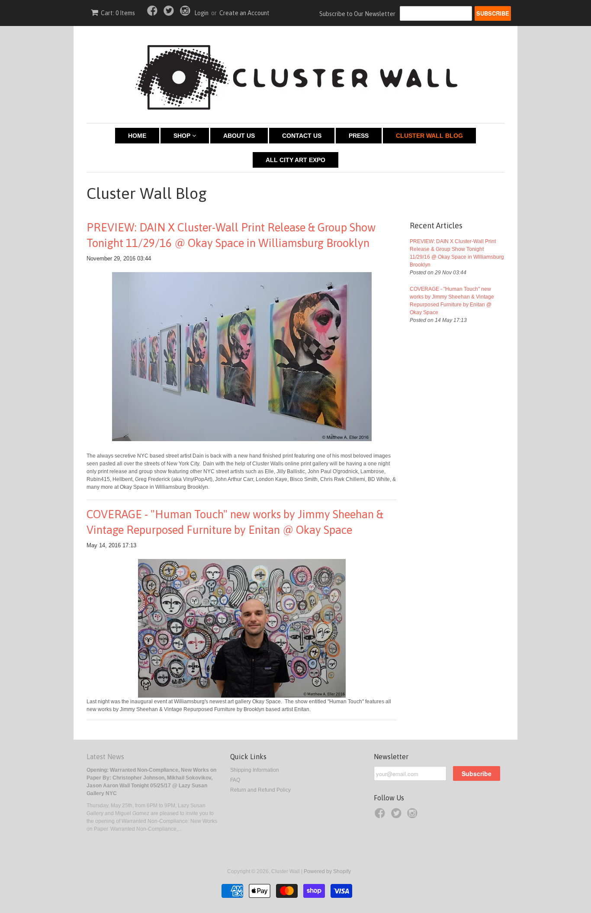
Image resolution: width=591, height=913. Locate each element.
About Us (239, 135)
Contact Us (301, 135)
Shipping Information (254, 770)
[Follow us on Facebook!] (153, 13)
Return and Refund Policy (260, 790)
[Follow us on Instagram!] (186, 13)
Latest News (105, 756)
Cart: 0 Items (118, 13)
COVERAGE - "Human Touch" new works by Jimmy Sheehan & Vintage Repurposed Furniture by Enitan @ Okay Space (235, 522)
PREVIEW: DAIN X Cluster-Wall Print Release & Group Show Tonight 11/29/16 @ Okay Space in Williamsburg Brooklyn (231, 235)
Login (201, 13)
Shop (182, 135)
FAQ (235, 780)
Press (359, 135)
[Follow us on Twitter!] (170, 13)
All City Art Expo (295, 159)
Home (137, 135)
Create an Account (244, 13)
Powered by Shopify (327, 871)
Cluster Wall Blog (429, 135)
